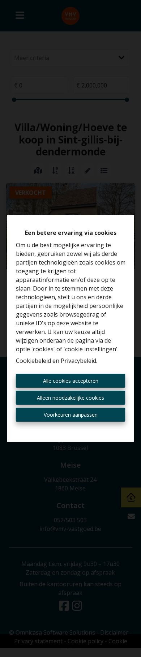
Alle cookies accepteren (70, 380)
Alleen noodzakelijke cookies (70, 397)
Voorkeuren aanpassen (71, 414)
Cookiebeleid (33, 361)
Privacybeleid (78, 361)
